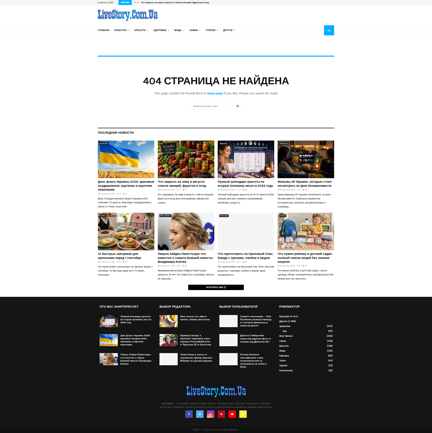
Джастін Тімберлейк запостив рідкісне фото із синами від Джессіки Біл (255, 338)
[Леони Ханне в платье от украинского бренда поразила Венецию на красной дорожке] (168, 359)
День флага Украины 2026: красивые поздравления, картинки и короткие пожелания (126, 185)
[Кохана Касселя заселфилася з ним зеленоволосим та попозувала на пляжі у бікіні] (228, 359)
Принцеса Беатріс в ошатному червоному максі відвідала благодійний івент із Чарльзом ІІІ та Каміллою (195, 340)
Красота (139, 30)
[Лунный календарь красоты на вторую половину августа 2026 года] (246, 159)
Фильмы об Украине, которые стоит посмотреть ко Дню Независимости (305, 183)
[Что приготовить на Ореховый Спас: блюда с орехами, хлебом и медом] (246, 231)
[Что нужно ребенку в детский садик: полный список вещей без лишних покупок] (306, 231)
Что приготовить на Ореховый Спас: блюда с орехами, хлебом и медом (245, 256)
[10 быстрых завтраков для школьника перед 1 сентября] (126, 231)
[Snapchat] (243, 414)
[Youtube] (232, 414)
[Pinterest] (221, 414)
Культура (120, 30)
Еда (161, 144)
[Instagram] (210, 414)
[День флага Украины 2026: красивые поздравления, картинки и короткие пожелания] (126, 159)
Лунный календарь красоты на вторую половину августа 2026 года (177, 2)
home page (215, 93)
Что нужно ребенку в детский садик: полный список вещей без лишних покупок (305, 258)
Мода (178, 30)
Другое (228, 30)
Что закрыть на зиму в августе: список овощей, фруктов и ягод (182, 183)
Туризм (210, 30)
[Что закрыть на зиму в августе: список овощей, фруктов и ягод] (186, 159)
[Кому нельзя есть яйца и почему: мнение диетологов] (168, 321)
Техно (282, 360)
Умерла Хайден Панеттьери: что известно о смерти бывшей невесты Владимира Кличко (185, 258)
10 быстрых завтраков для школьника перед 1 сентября (119, 256)
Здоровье (160, 30)
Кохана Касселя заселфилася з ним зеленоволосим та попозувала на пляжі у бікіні (253, 360)
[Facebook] (189, 414)
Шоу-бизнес (165, 216)
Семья (193, 30)
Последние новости (116, 133)
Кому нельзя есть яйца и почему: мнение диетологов (195, 318)
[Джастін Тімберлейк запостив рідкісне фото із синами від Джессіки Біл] (228, 340)
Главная (103, 30)
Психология (286, 370)
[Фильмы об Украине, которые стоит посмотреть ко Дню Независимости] (306, 159)
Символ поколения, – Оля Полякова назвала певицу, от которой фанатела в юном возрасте (256, 321)
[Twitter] (200, 414)
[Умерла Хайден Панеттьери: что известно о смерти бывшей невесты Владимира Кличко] (186, 231)
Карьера (284, 355)
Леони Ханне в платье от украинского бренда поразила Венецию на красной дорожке (196, 357)
